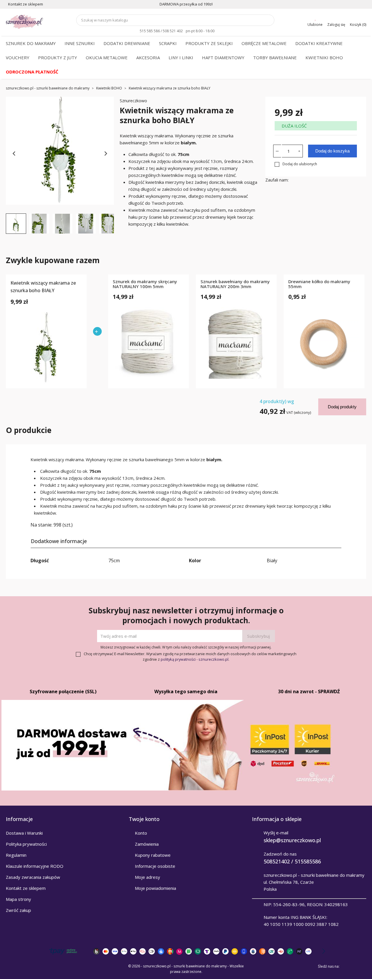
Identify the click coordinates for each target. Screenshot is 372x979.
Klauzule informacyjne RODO (34, 866)
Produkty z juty (57, 57)
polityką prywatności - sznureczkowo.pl (194, 659)
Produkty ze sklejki (209, 43)
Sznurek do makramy (31, 43)
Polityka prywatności (26, 844)
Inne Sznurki (80, 43)
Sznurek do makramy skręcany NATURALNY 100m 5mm (145, 284)
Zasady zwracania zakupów (33, 877)
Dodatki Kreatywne (319, 43)
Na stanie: (41, 525)
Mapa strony (18, 899)
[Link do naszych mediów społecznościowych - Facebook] (345, 966)
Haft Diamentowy (223, 57)
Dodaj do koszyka (332, 150)
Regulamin (16, 855)
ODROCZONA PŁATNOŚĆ (32, 72)
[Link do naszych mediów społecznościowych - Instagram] (362, 966)
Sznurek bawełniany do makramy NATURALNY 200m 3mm (235, 284)
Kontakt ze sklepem (26, 888)
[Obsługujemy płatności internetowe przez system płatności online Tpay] (186, 951)
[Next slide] (105, 154)
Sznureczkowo (133, 100)
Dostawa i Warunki (24, 833)
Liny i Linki (181, 57)
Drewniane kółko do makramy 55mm (319, 284)
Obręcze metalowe (264, 43)
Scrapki (168, 43)
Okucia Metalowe (107, 57)
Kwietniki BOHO (324, 57)
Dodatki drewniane (126, 43)
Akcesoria (148, 57)
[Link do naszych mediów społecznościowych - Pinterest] (353, 966)
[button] (16, 223)
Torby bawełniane (275, 57)
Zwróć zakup (18, 910)
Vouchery (17, 57)
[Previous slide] (14, 154)
